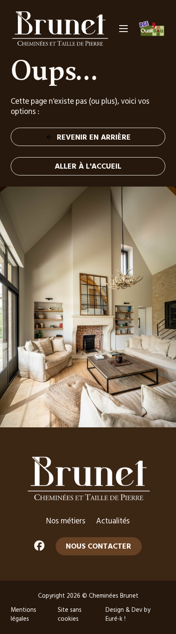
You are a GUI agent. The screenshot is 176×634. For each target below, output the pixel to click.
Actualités (113, 521)
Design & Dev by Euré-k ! (128, 614)
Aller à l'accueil (88, 166)
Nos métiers (65, 521)
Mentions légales (23, 614)
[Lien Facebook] (39, 546)
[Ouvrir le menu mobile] (123, 28)
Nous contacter (98, 546)
